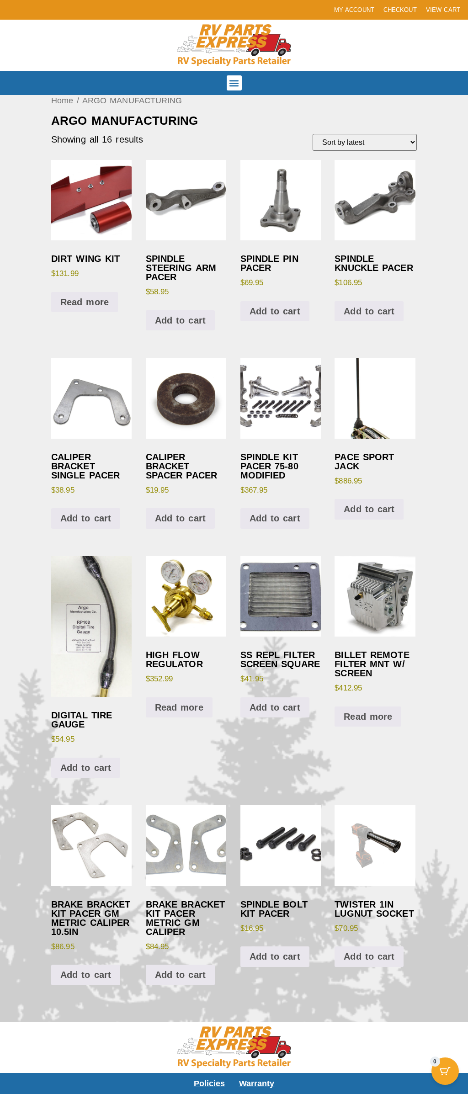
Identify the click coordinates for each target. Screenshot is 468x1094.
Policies (209, 1083)
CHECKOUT (400, 9)
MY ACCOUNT (354, 9)
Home (62, 100)
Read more (84, 302)
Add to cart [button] (180, 320)
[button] (234, 82)
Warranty (257, 1083)
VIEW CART (443, 9)
